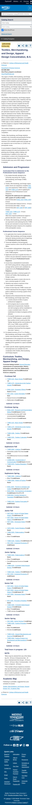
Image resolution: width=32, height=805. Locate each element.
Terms (25, 795)
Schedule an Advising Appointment (25, 765)
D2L (5, 771)
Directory (26, 1)
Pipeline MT (16, 784)
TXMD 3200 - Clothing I (14, 449)
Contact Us (7, 768)
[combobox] (16, 14)
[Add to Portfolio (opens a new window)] (19, 45)
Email (6, 775)
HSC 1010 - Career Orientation (16, 393)
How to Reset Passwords (16, 779)
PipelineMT (8, 1)
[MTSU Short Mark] (6, 8)
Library (15, 763)
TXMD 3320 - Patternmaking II (16, 555)
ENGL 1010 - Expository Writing (16, 389)
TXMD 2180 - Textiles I (13, 433)
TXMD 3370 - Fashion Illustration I (17, 464)
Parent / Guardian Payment (15, 771)
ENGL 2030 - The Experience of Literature (19, 491)
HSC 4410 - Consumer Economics (17, 543)
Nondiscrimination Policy (15, 795)
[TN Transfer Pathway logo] (16, 731)
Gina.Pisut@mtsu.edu (7, 74)
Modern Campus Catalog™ (20, 802)
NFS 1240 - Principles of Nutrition (17, 600)
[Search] (31, 26)
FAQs (6, 778)
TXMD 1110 (8, 211)
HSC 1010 (8, 213)
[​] (14, 745)
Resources (25, 759)
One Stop (15, 766)
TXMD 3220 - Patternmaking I (15, 532)
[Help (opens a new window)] (30, 45)
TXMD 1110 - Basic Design (15, 379)
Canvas (6, 765)
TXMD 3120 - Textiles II (14, 541)
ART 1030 (20, 207)
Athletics (15, 1)
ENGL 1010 (20, 199)
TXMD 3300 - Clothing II (14, 476)
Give (27, 3)
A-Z (21, 1)
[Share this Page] (22, 45)
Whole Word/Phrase (9, 30)
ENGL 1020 (27, 199)
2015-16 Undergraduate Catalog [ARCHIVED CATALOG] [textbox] (15, 14)
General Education (24, 364)
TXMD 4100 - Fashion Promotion (16, 623)
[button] (31, 3)
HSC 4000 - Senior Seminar (15, 621)
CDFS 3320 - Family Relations (16, 528)
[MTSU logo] (16, 717)
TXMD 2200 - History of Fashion (16, 480)
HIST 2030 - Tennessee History (16, 522)
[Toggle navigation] (30, 8)
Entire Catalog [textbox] (5, 23)
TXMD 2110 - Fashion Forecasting (17, 501)
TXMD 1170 (14, 189)
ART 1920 (28, 207)
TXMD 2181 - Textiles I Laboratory (17, 437)
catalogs (8, 798)
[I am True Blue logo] (16, 725)
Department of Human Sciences (10, 68)
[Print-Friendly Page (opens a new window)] (26, 45)
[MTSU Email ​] (31, 1)
